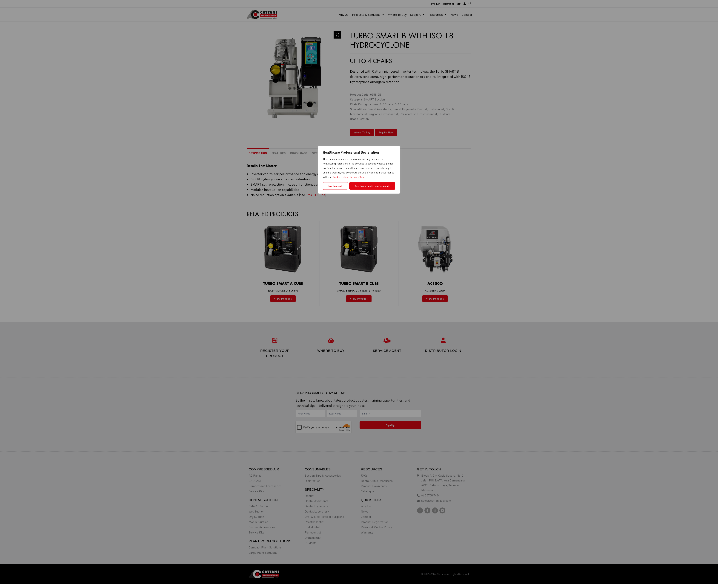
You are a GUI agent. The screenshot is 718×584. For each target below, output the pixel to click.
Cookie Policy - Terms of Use (348, 176)
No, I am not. (335, 185)
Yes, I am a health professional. (372, 185)
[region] (359, 292)
